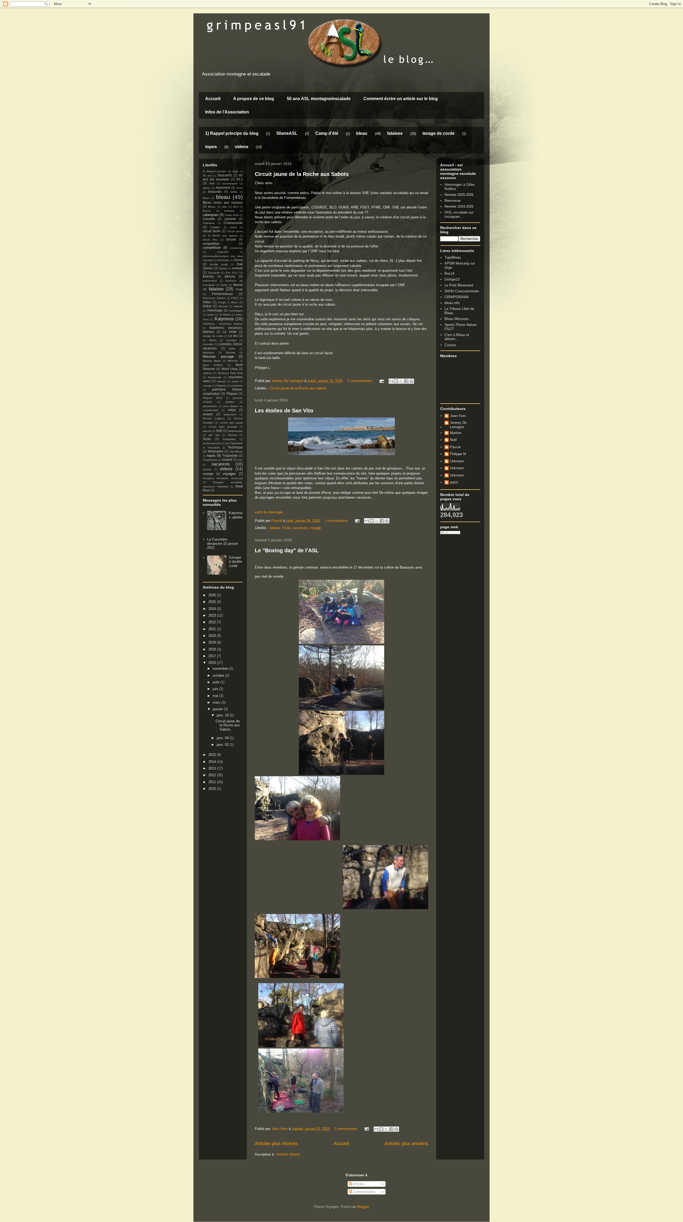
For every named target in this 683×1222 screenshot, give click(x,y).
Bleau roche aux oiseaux (223, 202)
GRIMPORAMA (456, 297)
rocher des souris (231, 422)
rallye (232, 410)
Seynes (232, 434)
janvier (218, 709)
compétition (212, 248)
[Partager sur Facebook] (406, 381)
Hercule (223, 306)
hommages (236, 310)
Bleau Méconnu (456, 319)
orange (207, 385)
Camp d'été (326, 133)
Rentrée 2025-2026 (459, 195)
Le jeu (233, 335)
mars (217, 702)
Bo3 (235, 206)
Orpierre (221, 385)
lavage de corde (438, 133)
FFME (239, 289)
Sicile (286, 528)
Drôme (223, 268)
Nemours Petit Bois (230, 373)
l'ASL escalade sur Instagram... (458, 214)
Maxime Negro (212, 360)
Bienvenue (452, 201)
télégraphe (216, 451)
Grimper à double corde (235, 561)
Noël (453, 440)
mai (216, 696)
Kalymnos (224, 319)
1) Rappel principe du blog (232, 133)
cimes (233, 227)
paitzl (454, 482)
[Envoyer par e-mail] (391, 381)
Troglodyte (230, 455)
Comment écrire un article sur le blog (400, 98)
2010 (212, 789)
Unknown (457, 461)
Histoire (238, 306)
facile (224, 284)
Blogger (363, 1207)
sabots (207, 430)
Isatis (210, 314)
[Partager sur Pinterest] (411, 381)
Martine (455, 433)
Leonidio (231, 340)
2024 (212, 609)
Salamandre (235, 430)
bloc (224, 206)
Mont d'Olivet (213, 365)
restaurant (230, 414)
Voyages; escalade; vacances (223, 478)
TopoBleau (236, 451)
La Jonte (230, 331)
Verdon (207, 469)
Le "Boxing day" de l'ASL (287, 550)
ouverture (237, 385)
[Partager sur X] (401, 381)
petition (230, 401)
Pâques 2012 (212, 397)
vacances (300, 528)
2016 (212, 663)
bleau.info (451, 303)
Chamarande (233, 222)
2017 (212, 656)
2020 (212, 636)
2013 (212, 768)
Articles (358, 1184)
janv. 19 (223, 715)
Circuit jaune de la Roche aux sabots (298, 388)
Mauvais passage (218, 356)
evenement (210, 280)
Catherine (209, 223)
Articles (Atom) (288, 1154)
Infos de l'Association (227, 112)
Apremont (223, 187)
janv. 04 (223, 738)
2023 (212, 615)
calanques (211, 215)
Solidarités (229, 439)
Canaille (209, 218)
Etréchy (208, 276)
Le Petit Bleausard (458, 285)
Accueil (212, 98)
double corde (219, 264)
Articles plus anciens (406, 1143)
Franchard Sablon (214, 298)
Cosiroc (450, 345)
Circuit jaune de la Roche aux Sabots (302, 174)
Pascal (455, 447)
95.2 (239, 179)
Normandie (214, 377)
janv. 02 (223, 745)
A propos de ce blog (253, 98)
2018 (212, 649)
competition (211, 243)
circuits (231, 239)
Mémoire (233, 360)
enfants (237, 268)
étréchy (230, 276)
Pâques (232, 393)
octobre (219, 675)
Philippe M (458, 454)
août (216, 682)
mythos (207, 373)
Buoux (207, 210)
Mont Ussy (229, 368)
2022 (212, 622)
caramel (230, 218)
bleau (361, 133)
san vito (214, 434)
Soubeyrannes (212, 443)
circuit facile (211, 231)
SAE (219, 430)
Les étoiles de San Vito (284, 410)
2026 (212, 595)
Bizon (206, 197)
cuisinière (223, 251)
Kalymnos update (236, 515)
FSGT (234, 298)
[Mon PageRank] (450, 533)
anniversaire (230, 183)
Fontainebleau (222, 293)
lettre (232, 348)
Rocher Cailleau (214, 418)
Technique (235, 447)
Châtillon (215, 227)
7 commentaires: (360, 381)
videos (241, 146)
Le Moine (210, 340)
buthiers (229, 210)
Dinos (238, 260)
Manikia (230, 352)
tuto (240, 459)
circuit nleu (210, 239)
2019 (212, 642)
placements (210, 406)
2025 (212, 602)
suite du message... (270, 512)
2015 (212, 755)
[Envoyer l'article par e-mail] (381, 381)
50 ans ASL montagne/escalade (319, 98)
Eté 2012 (232, 272)
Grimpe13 (451, 279)
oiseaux (221, 381)
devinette (223, 260)
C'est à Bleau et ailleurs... (456, 337)
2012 (212, 775)
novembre (221, 669)
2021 (212, 629)
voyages (229, 474)
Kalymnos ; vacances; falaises (223, 323)
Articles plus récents (276, 1143)
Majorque (208, 352)
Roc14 (449, 273)
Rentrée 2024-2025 (459, 206)
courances (236, 247)
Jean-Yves (458, 416)
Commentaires (363, 1192)
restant (208, 414)
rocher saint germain (223, 426)
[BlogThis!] (396, 381)
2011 (212, 782)
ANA (212, 183)
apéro (206, 187)
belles (233, 191)
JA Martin (225, 314)
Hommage (215, 310)
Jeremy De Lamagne (458, 425)
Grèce (207, 306)
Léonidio (208, 344)
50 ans (207, 175)
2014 (212, 762)
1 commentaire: (337, 521)
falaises (395, 133)
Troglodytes (210, 459)
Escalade (214, 272)
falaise (275, 528)
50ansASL (286, 133)
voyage (315, 528)
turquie (227, 459)
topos (211, 146)
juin (216, 689)
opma (235, 381)
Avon (239, 187)
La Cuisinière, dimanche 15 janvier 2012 (222, 543)
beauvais (215, 191)
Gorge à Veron (228, 302)
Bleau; (212, 206)
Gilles (207, 302)
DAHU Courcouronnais (461, 291)
